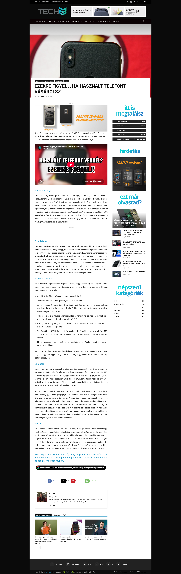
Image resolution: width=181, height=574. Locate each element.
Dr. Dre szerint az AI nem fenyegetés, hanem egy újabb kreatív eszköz (134, 243)
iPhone (66, 81)
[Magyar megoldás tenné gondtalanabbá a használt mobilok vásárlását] (71, 527)
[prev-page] (36, 547)
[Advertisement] (71, 231)
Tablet (51, 21)
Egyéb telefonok (59, 81)
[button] (143, 22)
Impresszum (45, 2)
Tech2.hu (48, 572)
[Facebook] (127, 2)
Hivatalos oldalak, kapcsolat (60, 2)
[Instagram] (131, 2)
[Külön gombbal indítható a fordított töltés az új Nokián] (129, 218)
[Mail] (134, 2)
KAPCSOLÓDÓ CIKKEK (43, 515)
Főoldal (37, 2)
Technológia (102, 21)
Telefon (39, 21)
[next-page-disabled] (39, 547)
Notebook (62, 21)
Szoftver (76, 21)
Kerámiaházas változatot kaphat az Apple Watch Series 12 (134, 263)
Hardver (88, 21)
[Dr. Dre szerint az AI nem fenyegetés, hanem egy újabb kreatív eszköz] (116, 243)
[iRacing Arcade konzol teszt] (116, 274)
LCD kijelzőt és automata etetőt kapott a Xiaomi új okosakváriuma (132, 232)
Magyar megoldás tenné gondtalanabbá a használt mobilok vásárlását (70, 539)
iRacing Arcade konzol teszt (134, 272)
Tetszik (142, 121)
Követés (142, 126)
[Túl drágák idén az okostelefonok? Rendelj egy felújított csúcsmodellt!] (96, 527)
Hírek (36, 81)
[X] (141, 2)
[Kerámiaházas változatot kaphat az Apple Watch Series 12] (116, 263)
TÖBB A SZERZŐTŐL (60, 515)
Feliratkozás (140, 139)
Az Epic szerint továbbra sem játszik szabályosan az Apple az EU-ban (134, 253)
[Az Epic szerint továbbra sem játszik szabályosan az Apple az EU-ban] (116, 253)
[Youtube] (144, 2)
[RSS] (138, 2)
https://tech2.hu (53, 496)
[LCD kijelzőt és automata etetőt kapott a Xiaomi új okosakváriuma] (116, 233)
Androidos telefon (49, 81)
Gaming (116, 21)
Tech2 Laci (40, 96)
